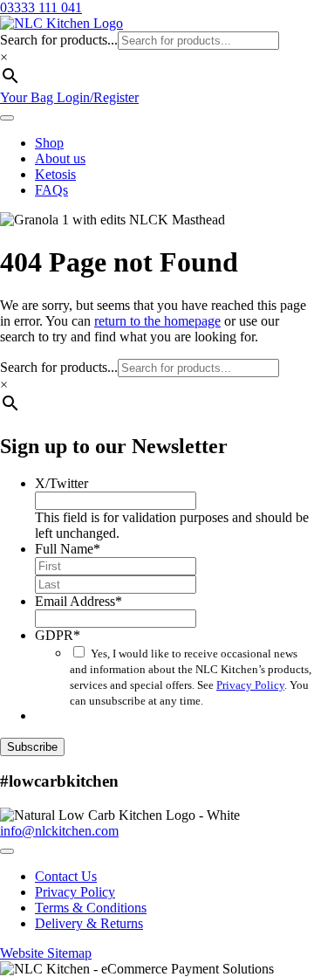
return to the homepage (157, 320)
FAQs (51, 189)
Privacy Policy (250, 684)
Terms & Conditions (91, 907)
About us (60, 158)
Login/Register (98, 97)
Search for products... (59, 39)
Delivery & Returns (89, 923)
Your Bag (28, 97)
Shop (49, 142)
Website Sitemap (46, 953)
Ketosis (55, 174)
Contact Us (66, 876)
